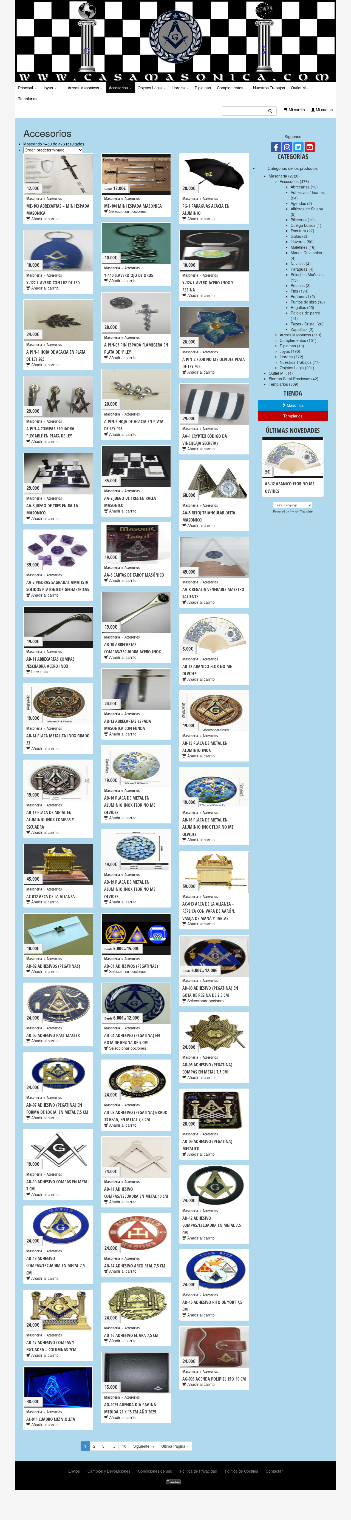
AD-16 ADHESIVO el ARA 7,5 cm (131, 1335)
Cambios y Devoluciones (108, 1471)
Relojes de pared (305, 313)
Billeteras (299, 219)
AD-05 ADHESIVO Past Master (53, 1035)
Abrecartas (300, 187)
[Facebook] (276, 147)
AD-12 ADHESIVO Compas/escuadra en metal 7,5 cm (211, 1225)
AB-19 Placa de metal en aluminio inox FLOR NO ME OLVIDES (129, 889)
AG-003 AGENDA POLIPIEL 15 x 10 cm (214, 1379)
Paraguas (299, 269)
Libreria (179, 87)
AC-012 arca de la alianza (50, 897)
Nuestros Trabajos (269, 87)
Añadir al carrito (44, 218)
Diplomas (203, 87)
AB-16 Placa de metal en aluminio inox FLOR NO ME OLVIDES (129, 805)
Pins (294, 291)
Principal (26, 87)
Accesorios (119, 87)
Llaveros (298, 241)
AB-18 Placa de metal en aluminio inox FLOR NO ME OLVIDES (208, 827)
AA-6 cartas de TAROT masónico (134, 575)
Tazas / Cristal (303, 324)
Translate (306, 511)
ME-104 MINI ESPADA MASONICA (133, 206)
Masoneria (34, 198)
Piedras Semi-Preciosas (289, 378)
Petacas (298, 285)
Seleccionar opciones (127, 211)
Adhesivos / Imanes (308, 192)
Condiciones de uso (155, 1471)
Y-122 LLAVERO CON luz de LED (53, 283)
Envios (74, 1471)
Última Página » (175, 1446)
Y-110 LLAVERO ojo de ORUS (128, 275)
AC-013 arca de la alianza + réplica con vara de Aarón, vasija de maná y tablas (208, 911)
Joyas (48, 87)
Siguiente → (143, 1446)
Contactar (274, 1471)
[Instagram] (287, 147)
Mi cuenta (324, 109)
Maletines (299, 247)
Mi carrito (296, 109)
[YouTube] (310, 147)
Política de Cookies (241, 1471)
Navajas (298, 263)
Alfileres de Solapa (307, 208)
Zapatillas (299, 329)
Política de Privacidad (198, 1471)
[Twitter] (298, 147)
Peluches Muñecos (307, 274)
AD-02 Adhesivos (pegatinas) (53, 966)
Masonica (295, 405)
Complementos (230, 87)
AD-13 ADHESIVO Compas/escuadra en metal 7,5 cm (55, 1265)
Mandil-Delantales (306, 252)
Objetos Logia (150, 87)
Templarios (27, 98)
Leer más (39, 671)
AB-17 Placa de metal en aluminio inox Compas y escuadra (50, 819)
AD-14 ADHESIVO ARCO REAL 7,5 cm (134, 1266)
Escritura (298, 230)
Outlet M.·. (300, 87)
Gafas (296, 236)
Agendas (298, 203)
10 (124, 1446)
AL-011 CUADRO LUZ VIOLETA (50, 1419)
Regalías (298, 307)
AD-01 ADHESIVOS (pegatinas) (131, 966)
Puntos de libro (304, 302)
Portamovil (300, 296)
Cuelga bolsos (303, 225)
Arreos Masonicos (83, 87)
